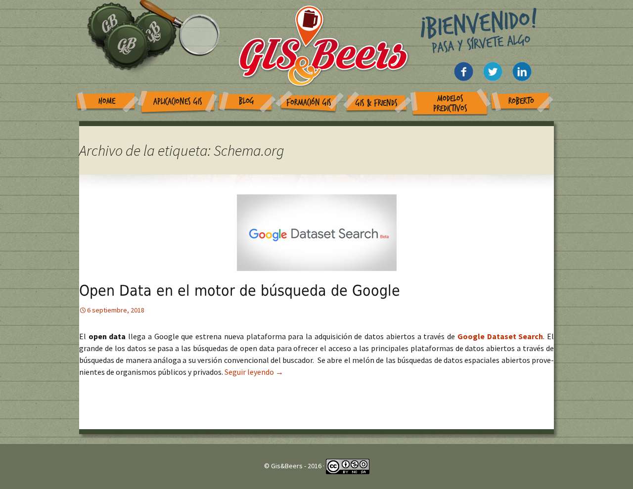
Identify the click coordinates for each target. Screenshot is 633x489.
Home (106, 101)
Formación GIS (308, 102)
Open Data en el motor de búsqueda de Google (239, 290)
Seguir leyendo (254, 372)
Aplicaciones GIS (177, 101)
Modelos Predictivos (450, 103)
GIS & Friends (377, 103)
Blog (246, 101)
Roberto (521, 101)
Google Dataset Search (500, 336)
